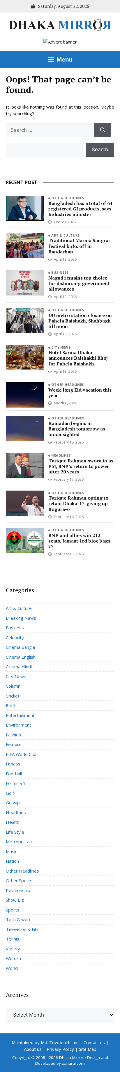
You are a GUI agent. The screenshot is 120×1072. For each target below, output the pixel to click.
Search (100, 149)
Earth (11, 705)
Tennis (12, 939)
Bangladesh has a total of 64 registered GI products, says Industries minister (80, 208)
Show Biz (15, 900)
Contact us (94, 1042)
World (12, 968)
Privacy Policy (60, 1049)
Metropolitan (19, 841)
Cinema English (21, 657)
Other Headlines (67, 198)
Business (60, 272)
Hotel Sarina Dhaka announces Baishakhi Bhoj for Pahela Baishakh (78, 358)
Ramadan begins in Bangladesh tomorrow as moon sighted (76, 428)
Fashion (13, 735)
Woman (13, 958)
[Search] (102, 130)
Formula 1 (16, 783)
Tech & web (18, 919)
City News (60, 347)
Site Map (87, 1049)
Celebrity (15, 637)
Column (13, 686)
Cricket (13, 696)
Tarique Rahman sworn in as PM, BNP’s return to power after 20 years (80, 466)
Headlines (61, 455)
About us (33, 1049)
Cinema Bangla (20, 647)
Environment (18, 725)
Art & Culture (65, 235)
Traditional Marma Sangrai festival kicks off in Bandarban (79, 246)
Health (12, 822)
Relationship (18, 890)
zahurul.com (73, 1063)
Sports (12, 910)
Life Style (15, 832)
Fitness (13, 764)
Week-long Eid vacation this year (80, 393)
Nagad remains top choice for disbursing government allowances (79, 283)
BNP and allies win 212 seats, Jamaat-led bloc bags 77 (79, 540)
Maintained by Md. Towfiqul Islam (45, 1042)
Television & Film (23, 929)
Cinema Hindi (19, 666)
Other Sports (19, 880)
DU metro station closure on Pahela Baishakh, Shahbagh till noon (80, 320)
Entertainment (20, 715)
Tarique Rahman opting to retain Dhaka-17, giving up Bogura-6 (78, 503)
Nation (12, 861)
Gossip (13, 803)
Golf (10, 793)
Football (14, 773)
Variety (13, 949)
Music (11, 851)
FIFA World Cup (21, 754)
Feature (14, 744)
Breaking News (21, 618)
